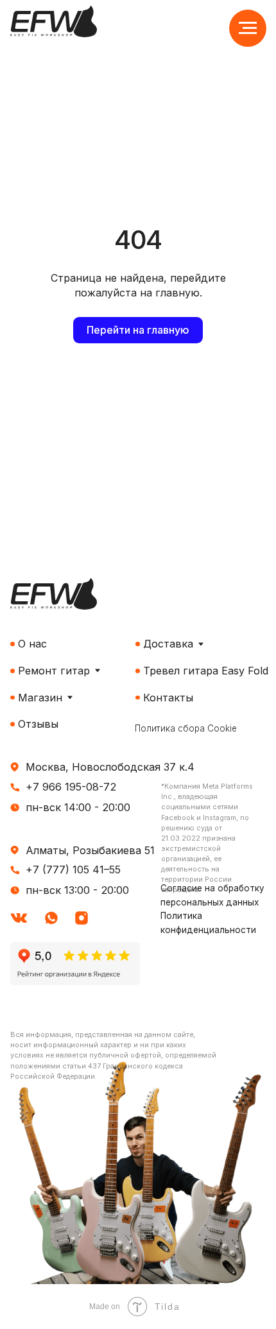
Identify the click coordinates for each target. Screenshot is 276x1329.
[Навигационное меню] (248, 28)
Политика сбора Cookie (186, 728)
